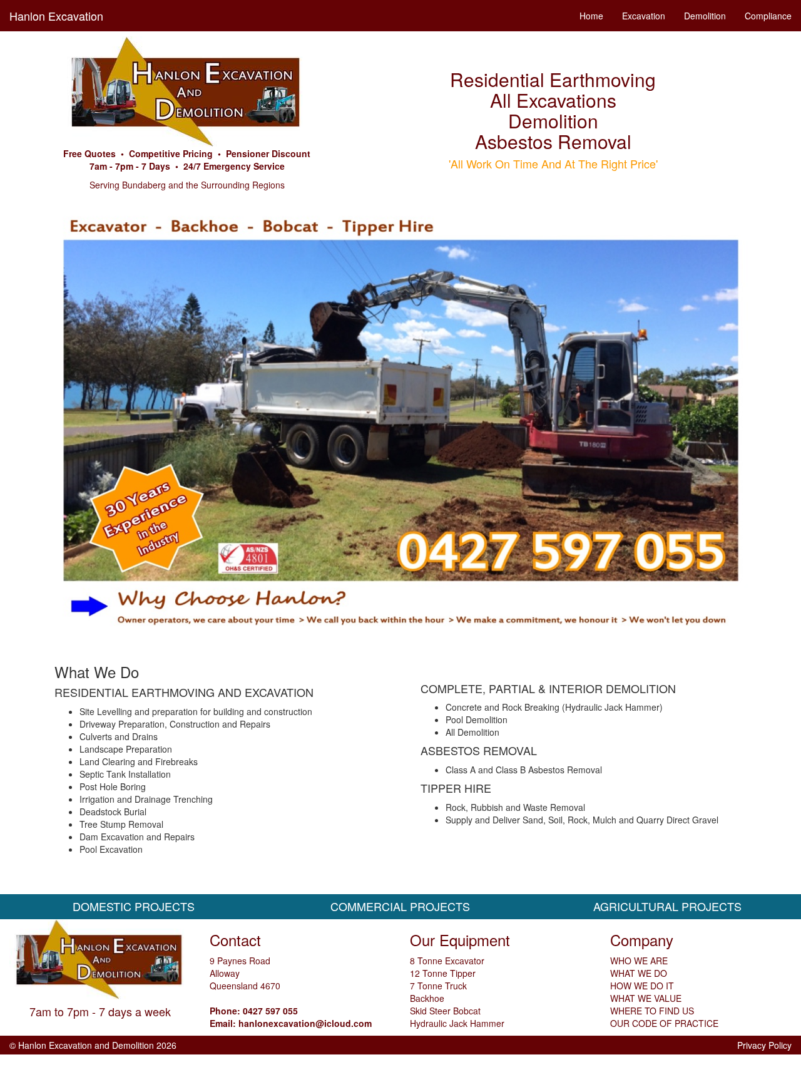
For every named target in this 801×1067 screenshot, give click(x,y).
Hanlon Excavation (56, 16)
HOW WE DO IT (642, 985)
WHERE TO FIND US (652, 1010)
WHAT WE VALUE (645, 998)
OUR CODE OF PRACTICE (664, 1023)
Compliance (768, 15)
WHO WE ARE (639, 960)
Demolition (705, 15)
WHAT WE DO (638, 973)
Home (591, 15)
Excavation (643, 15)
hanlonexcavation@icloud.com (305, 1023)
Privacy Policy (764, 1045)
